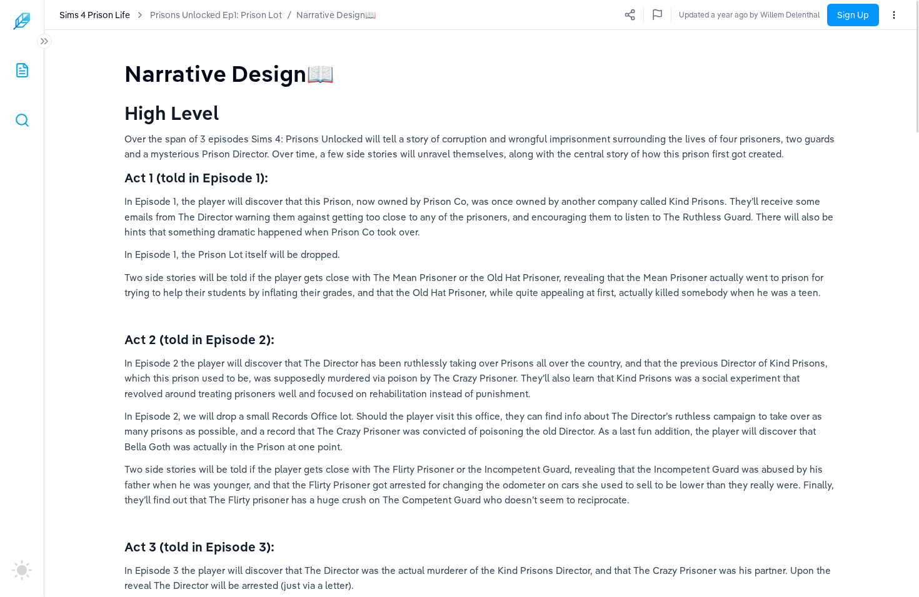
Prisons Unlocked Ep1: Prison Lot (216, 15)
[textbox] (229, 73)
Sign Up (853, 15)
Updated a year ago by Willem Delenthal (749, 14)
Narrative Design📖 (336, 15)
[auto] (22, 570)
